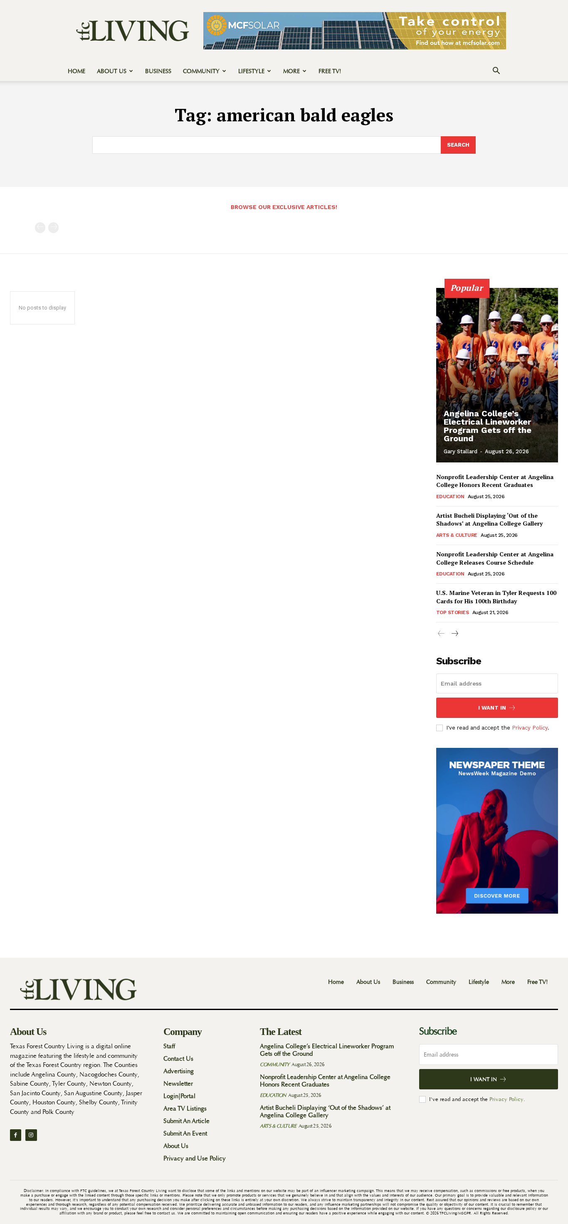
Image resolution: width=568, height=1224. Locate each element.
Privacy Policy (530, 728)
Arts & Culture (456, 535)
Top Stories (452, 612)
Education (450, 496)
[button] (496, 72)
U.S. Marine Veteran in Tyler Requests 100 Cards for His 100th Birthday (496, 597)
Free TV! (330, 71)
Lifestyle (251, 71)
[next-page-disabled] (53, 227)
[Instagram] (31, 1134)
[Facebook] (15, 1134)
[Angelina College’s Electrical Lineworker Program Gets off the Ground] (497, 375)
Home (76, 71)
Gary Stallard (460, 451)
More (291, 71)
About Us (111, 71)
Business (158, 71)
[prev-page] (40, 227)
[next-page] (454, 634)
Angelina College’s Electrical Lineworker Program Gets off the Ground (487, 425)
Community (201, 71)
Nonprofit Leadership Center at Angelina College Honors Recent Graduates (494, 481)
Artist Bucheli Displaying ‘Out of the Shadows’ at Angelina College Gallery (489, 519)
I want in (492, 708)
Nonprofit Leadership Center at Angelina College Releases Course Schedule (494, 558)
